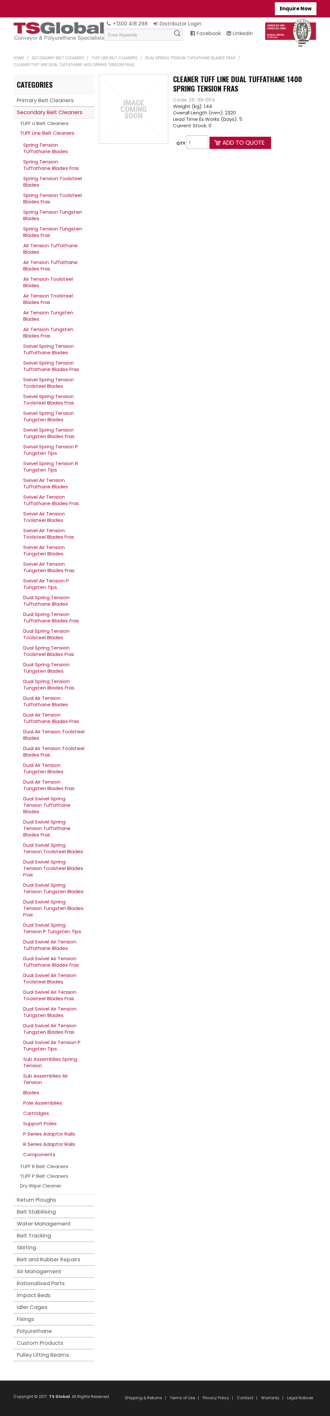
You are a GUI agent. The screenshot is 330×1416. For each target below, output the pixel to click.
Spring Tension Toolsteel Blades (52, 181)
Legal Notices (300, 1398)
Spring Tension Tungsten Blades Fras (52, 232)
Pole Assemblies (42, 1102)
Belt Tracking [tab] (34, 1235)
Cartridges (36, 1113)
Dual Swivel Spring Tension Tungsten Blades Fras (53, 908)
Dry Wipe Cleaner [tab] (40, 1185)
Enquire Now (296, 8)
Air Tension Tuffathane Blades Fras (50, 265)
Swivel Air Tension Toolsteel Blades (44, 516)
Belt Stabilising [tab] (36, 1212)
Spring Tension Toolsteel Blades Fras (52, 198)
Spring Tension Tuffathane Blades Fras (51, 164)
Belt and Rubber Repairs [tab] (48, 1259)
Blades (31, 1092)
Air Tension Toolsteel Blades (48, 282)
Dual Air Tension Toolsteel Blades (53, 734)
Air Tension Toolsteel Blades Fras (48, 299)
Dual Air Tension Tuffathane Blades (45, 701)
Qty (180, 143)
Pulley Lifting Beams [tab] (43, 1355)
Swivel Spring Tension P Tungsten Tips (50, 449)
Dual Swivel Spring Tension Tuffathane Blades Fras (47, 828)
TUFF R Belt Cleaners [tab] (44, 1166)
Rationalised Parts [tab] (41, 1283)
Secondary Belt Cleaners (58, 58)
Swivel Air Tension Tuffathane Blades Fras (51, 500)
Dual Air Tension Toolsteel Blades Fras (53, 751)
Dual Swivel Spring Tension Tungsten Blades (53, 888)
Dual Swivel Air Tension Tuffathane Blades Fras (51, 961)
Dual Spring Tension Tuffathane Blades (46, 600)
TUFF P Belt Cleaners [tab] (44, 1176)
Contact (245, 1398)
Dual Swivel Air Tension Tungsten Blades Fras (49, 1028)
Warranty (270, 1398)
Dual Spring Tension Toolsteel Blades (46, 634)
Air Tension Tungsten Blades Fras (48, 332)
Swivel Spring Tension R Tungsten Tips (50, 466)
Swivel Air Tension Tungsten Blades (44, 550)
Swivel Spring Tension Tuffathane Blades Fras (51, 366)
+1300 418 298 (130, 23)
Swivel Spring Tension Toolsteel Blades (48, 382)
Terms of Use (182, 1398)
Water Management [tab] (44, 1223)
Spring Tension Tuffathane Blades (45, 148)
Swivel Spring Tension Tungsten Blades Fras (48, 433)
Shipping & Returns (143, 1398)
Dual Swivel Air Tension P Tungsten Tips (52, 1045)
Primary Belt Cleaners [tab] (45, 100)
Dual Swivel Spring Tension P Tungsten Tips (52, 928)
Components (39, 1154)
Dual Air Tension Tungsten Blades (43, 768)
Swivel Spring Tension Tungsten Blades (48, 416)
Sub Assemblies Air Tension (45, 1079)
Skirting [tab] (26, 1247)
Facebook (209, 33)
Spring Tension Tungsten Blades (52, 215)
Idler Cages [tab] (32, 1307)
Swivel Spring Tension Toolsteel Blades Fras (48, 399)
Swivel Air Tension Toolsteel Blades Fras (48, 533)
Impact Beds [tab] (34, 1295)
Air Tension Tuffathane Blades (50, 248)
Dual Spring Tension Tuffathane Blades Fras (190, 58)
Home (19, 58)
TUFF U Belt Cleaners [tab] (44, 123)
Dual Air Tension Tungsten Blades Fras (48, 785)
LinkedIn (243, 33)
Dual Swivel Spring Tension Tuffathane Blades (47, 805)
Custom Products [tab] (40, 1343)
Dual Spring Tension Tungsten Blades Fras (48, 684)
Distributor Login (180, 23)
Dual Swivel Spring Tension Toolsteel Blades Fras (53, 868)
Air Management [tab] (39, 1271)
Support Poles (40, 1123)
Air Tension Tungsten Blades (48, 315)
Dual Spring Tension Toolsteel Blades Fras (48, 651)
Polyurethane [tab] (34, 1331)
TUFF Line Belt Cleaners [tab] (47, 133)
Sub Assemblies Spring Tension (50, 1062)
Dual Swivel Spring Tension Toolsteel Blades (53, 848)
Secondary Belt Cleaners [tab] (49, 112)
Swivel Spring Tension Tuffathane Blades (48, 349)
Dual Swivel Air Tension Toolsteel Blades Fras (49, 995)
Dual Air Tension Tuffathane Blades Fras (51, 718)
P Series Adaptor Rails (49, 1133)
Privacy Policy (216, 1398)
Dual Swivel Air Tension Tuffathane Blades (49, 945)
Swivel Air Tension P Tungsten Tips (46, 584)
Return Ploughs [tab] (36, 1200)
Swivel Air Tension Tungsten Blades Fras (48, 567)
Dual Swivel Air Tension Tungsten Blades (49, 1012)
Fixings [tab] (25, 1319)
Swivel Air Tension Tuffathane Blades (45, 483)
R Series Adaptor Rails (49, 1144)
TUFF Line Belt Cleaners (115, 58)
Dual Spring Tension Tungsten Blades (46, 667)
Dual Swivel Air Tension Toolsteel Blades (49, 978)
